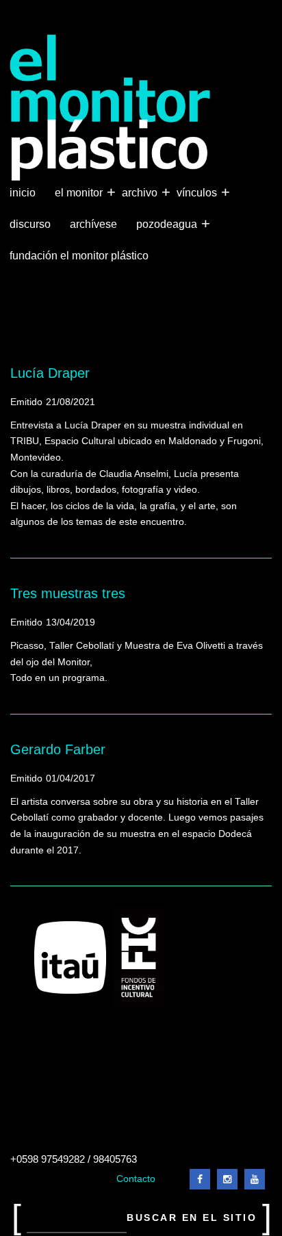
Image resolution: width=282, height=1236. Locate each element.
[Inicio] (111, 108)
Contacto (135, 1179)
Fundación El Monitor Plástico (79, 255)
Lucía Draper (50, 373)
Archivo (141, 192)
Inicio (23, 192)
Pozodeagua (168, 223)
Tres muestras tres (67, 593)
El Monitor (80, 192)
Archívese (93, 224)
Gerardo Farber (57, 749)
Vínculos (198, 192)
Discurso (30, 224)
